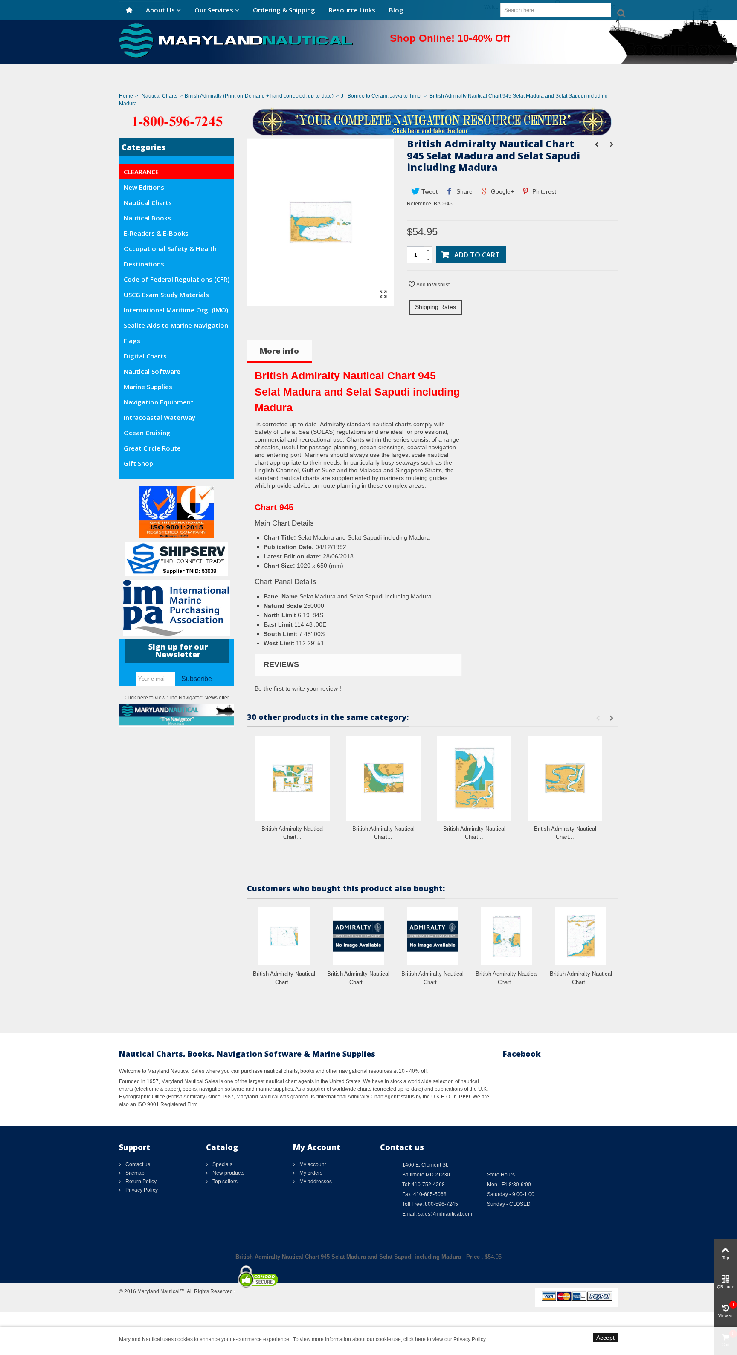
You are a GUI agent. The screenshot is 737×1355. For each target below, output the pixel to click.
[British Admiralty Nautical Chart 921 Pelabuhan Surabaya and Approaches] (383, 778)
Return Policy (140, 1182)
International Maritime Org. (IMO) (176, 310)
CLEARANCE (141, 172)
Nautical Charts (159, 96)
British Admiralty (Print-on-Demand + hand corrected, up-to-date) (259, 96)
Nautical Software (152, 371)
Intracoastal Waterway (159, 417)
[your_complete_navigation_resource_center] (368, 121)
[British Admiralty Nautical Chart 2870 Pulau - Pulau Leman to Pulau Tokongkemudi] (284, 936)
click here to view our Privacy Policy (444, 1339)
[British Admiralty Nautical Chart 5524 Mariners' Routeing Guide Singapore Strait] (358, 936)
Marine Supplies (148, 386)
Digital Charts (145, 356)
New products (227, 1173)
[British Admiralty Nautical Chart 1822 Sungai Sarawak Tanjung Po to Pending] (474, 778)
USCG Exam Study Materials (166, 294)
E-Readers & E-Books (156, 233)
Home (126, 96)
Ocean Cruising (147, 432)
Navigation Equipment (159, 402)
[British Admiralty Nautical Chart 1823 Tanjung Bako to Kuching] (565, 778)
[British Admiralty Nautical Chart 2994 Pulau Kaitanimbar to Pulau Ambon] (432, 936)
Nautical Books (147, 218)
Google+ (501, 191)
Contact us (137, 1164)
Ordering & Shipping (284, 10)
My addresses (315, 1182)
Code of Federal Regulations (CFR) (176, 279)
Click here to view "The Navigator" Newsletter (177, 698)
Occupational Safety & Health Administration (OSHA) (170, 250)
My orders (310, 1173)
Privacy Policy (141, 1190)
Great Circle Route (152, 448)
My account (312, 1164)
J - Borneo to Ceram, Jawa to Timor (381, 96)
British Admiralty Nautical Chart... (292, 833)
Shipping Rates (435, 306)
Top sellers (224, 1182)
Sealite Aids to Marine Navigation (176, 325)
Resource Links (352, 10)
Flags (132, 340)
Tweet (429, 191)
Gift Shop (138, 463)
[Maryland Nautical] (236, 40)
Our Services (213, 10)
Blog (396, 10)
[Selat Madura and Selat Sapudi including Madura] (320, 302)
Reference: (419, 204)
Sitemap (134, 1173)
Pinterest (543, 191)
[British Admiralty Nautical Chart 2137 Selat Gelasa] (507, 936)
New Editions (144, 187)
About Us (160, 10)
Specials (221, 1164)
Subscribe (196, 678)
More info (279, 351)
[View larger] (383, 294)
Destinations (144, 264)
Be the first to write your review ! (298, 688)
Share (464, 191)
